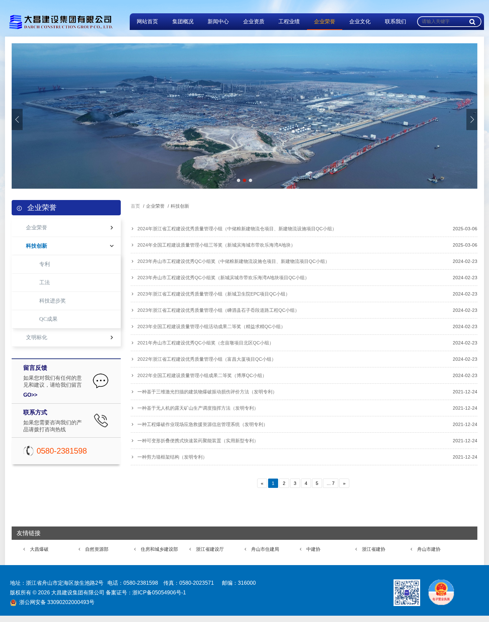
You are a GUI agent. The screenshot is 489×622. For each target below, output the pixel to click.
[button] (471, 119)
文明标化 (36, 337)
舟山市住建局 (265, 549)
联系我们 (395, 21)
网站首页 (147, 21)
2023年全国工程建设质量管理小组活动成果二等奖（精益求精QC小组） (211, 326)
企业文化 (360, 21)
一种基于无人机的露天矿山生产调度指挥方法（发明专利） (197, 408)
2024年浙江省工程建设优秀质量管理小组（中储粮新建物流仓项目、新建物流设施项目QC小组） (237, 228)
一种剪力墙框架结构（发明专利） (172, 457)
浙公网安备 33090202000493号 (56, 602)
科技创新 (36, 246)
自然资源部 (96, 549)
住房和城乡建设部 (159, 549)
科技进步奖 (52, 301)
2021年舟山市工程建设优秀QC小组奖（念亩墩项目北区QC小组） (205, 342)
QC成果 (48, 319)
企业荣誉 (324, 21)
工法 (44, 282)
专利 (44, 264)
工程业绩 (289, 21)
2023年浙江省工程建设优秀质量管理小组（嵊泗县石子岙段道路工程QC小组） (218, 310)
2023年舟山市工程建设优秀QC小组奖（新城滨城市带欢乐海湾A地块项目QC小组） (223, 277)
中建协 (313, 549)
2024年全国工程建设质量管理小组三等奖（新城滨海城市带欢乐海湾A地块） (216, 245)
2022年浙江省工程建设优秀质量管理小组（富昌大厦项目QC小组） (206, 359)
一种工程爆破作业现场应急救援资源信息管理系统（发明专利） (202, 424)
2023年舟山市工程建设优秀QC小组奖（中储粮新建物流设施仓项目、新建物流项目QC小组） (233, 261)
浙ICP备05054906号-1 (159, 592)
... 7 (331, 483)
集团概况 (183, 21)
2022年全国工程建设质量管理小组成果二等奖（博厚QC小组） (202, 375)
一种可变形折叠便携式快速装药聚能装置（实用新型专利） (197, 440)
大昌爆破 (39, 549)
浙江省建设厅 (210, 549)
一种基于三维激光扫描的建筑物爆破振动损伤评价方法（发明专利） (207, 391)
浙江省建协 (373, 549)
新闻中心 (218, 21)
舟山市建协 (428, 549)
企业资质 (253, 21)
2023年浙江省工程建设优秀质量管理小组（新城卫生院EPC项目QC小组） (213, 294)
